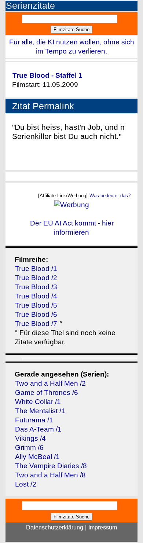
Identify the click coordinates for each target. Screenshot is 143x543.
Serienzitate (30, 6)
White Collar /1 (38, 402)
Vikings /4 (30, 438)
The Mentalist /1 (40, 411)
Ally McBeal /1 (37, 457)
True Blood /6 (36, 314)
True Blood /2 (36, 278)
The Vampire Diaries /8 (51, 466)
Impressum (102, 527)
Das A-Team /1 (38, 429)
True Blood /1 (36, 268)
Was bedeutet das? (110, 195)
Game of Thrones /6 (46, 392)
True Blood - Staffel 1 (47, 75)
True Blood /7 (36, 323)
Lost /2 (25, 484)
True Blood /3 (36, 287)
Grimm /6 (29, 447)
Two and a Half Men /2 (50, 383)
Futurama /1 (34, 420)
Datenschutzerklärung (54, 527)
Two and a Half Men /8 (50, 475)
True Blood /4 (36, 296)
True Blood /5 (36, 305)
